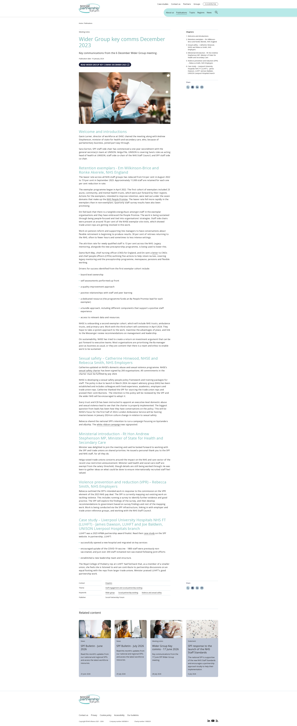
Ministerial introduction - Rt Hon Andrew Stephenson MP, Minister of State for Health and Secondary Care (203, 55)
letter (155, 252)
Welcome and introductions (198, 36)
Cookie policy (105, 715)
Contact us (83, 715)
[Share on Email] (202, 87)
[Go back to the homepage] (89, 12)
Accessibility (119, 715)
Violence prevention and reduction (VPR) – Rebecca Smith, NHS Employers (203, 62)
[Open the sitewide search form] (217, 12)
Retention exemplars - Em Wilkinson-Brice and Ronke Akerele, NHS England (202, 40)
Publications (88, 23)
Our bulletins (133, 715)
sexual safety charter (89, 370)
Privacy (94, 715)
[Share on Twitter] (188, 87)
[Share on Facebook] (192, 87)
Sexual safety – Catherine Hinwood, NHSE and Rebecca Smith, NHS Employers (201, 47)
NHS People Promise (117, 199)
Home (81, 23)
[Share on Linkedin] (197, 87)
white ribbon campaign (109, 424)
